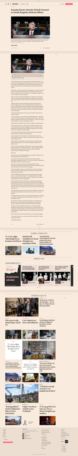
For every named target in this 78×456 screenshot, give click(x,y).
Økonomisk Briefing (27, 438)
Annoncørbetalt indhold (65, 435)
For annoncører (44, 445)
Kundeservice (44, 437)
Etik (42, 446)
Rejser (30, 361)
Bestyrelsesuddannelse (46, 432)
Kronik (41, 384)
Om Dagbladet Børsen (65, 433)
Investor (4, 432)
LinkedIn (63, 446)
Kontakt (62, 430)
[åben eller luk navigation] (6, 4)
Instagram (64, 448)
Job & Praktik (63, 432)
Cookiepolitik (44, 439)
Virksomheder (25, 318)
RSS (4, 435)
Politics (13, 6)
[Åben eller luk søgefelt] (10, 4)
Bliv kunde (43, 448)
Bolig (13, 341)
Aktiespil (4, 436)
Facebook (64, 449)
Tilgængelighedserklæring (46, 443)
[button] (8, 4)
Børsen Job (44, 433)
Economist (25, 436)
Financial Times (26, 435)
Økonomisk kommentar (44, 361)
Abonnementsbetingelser (46, 442)
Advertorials (63, 436)
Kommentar (24, 404)
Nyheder (4, 430)
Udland (6, 318)
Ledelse (41, 298)
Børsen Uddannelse (45, 430)
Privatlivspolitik (44, 440)
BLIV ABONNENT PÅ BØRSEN (8, 442)
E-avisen (5, 439)
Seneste (4, 433)
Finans (41, 318)
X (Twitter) (64, 451)
